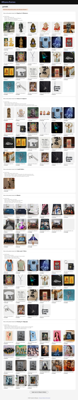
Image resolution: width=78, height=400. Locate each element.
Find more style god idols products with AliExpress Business (15, 9)
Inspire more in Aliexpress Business (39, 392)
